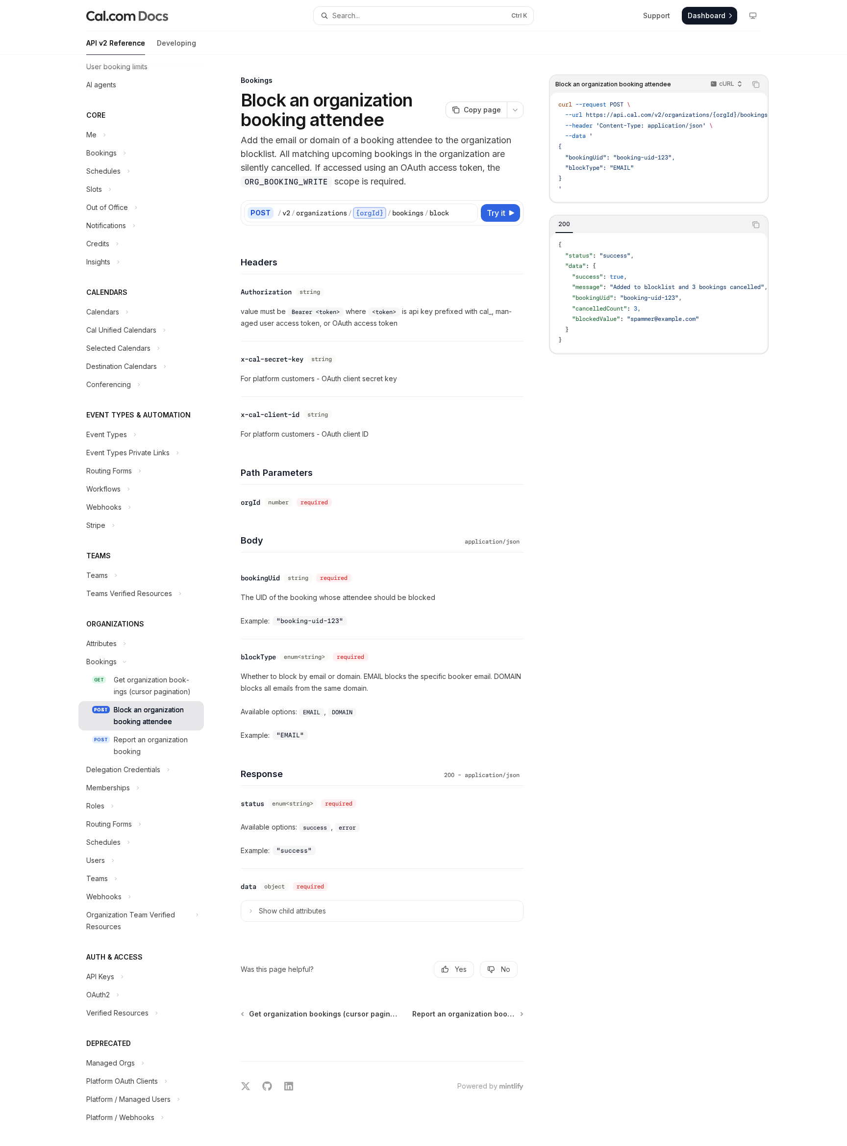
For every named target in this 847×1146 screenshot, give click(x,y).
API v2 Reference (115, 43)
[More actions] (515, 110)
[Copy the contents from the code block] (755, 84)
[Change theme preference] (753, 16)
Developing (176, 43)
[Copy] (468, 213)
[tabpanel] (658, 293)
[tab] (564, 224)
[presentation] (149, 600)
